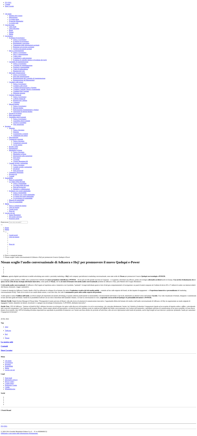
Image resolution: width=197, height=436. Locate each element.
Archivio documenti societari (22, 49)
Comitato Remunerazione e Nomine (24, 87)
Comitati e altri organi (16, 82)
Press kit (11, 211)
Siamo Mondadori (15, 215)
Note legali (8, 378)
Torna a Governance (19, 39)
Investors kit (13, 174)
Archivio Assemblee (19, 123)
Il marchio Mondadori (16, 21)
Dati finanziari (13, 137)
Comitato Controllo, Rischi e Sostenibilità (26, 89)
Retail (11, 30)
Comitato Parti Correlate (21, 91)
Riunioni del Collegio (20, 100)
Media (11, 34)
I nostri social (13, 209)
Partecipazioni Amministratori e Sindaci (26, 110)
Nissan (7, 338)
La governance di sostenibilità (22, 198)
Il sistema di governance (17, 38)
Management (13, 17)
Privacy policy (9, 381)
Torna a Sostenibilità (19, 183)
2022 (6, 327)
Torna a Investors (18, 130)
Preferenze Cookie (11, 385)
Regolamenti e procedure (21, 43)
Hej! (6, 334)
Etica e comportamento (16, 51)
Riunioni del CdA (19, 71)
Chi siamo (8, 14)
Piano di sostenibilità (15, 180)
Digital (11, 32)
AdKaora (8, 330)
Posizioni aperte (14, 218)
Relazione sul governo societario (23, 47)
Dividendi (16, 169)
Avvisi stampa (17, 145)
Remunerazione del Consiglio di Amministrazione (29, 78)
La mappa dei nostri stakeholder (23, 196)
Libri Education (14, 28)
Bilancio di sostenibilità (16, 200)
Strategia (12, 128)
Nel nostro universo (15, 217)
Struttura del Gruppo (15, 16)
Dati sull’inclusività (19, 187)
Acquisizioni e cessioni (20, 134)
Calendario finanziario (16, 172)
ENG (9, 2)
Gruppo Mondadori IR (20, 161)
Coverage (16, 159)
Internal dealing (14, 104)
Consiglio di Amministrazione (18, 62)
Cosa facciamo (9, 25)
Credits (7, 387)
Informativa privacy (11, 380)
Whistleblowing (10, 389)
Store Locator (9, 6)
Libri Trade (12, 27)
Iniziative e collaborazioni (21, 189)
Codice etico (17, 56)
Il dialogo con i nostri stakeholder (20, 191)
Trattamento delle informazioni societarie (26, 45)
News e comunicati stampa (17, 206)
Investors (8, 126)
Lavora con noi (10, 213)
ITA (6, 2)
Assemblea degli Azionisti (17, 117)
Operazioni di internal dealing (22, 111)
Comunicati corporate (16, 139)
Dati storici (16, 158)
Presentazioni (13, 148)
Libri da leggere (14, 207)
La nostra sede (13, 23)
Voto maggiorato (18, 124)
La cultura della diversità (17, 182)
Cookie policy (9, 383)
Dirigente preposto (19, 93)
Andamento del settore (20, 135)
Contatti (7, 4)
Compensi (16, 102)
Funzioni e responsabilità (21, 67)
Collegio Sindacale (15, 95)
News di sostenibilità (15, 202)
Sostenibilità (9, 178)
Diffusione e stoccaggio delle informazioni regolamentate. (19, 433)
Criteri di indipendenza (20, 69)
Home (7, 228)
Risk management (15, 115)
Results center (13, 146)
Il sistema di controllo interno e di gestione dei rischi (30, 60)
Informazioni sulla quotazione (22, 156)
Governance (9, 36)
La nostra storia (14, 19)
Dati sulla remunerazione (17, 73)
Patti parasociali (18, 170)
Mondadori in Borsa (15, 150)
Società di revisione (15, 113)
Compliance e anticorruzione (22, 58)
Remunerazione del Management (23, 80)
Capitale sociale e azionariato (18, 163)
